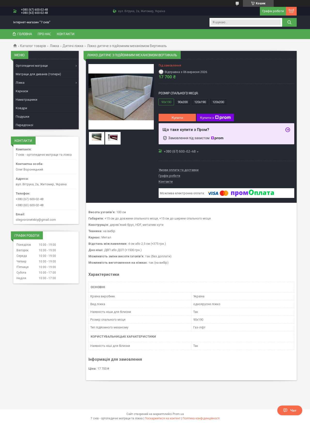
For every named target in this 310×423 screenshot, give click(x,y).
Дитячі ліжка (72, 46)
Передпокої (24, 125)
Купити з (207, 117)
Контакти (65, 34)
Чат (293, 410)
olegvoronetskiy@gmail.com (36, 219)
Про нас (44, 34)
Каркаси (22, 91)
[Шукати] (289, 22)
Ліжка (54, 46)
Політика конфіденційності (201, 418)
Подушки (22, 116)
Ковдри (21, 108)
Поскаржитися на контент (162, 418)
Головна (24, 34)
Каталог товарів (33, 46)
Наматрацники (26, 99)
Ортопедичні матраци (32, 65)
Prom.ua (178, 414)
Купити (177, 117)
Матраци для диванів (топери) (38, 74)
